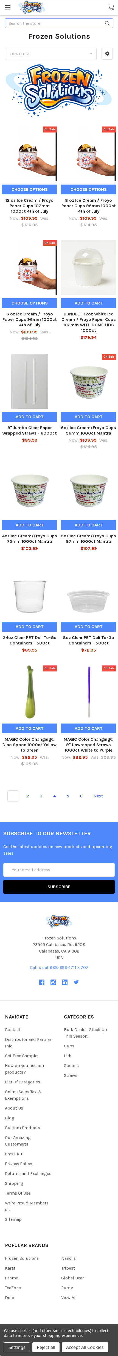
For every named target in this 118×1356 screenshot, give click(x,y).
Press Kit (14, 1153)
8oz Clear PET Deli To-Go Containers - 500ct (88, 640)
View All (69, 1297)
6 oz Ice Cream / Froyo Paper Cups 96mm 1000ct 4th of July (29, 319)
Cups (69, 1045)
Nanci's (68, 1258)
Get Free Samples (22, 1055)
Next (99, 795)
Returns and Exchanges (28, 1173)
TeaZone (13, 1287)
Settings (17, 1347)
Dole (9, 1297)
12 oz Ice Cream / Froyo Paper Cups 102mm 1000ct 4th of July (29, 206)
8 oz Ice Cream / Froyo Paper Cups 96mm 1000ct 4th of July (88, 206)
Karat (10, 1268)
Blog (9, 1117)
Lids (68, 1055)
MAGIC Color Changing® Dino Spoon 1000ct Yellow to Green (29, 745)
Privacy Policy (18, 1163)
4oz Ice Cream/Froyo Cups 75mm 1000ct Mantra (29, 538)
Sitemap (13, 1219)
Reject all (46, 1347)
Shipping (14, 1183)
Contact (12, 1029)
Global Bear (72, 1277)
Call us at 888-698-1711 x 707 (59, 967)
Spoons (71, 1065)
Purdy (67, 1287)
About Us (14, 1108)
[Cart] (113, 7)
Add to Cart (89, 303)
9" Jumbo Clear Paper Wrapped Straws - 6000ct (29, 430)
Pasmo (11, 1277)
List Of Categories (22, 1081)
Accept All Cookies (85, 1347)
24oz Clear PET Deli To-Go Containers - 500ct (30, 640)
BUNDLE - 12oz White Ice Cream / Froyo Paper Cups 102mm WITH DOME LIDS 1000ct (88, 322)
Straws (70, 1075)
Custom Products (22, 1127)
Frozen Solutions (22, 1258)
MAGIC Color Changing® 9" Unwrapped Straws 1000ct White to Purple (89, 745)
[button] (107, 54)
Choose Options (30, 189)
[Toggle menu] (7, 7)
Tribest (68, 1268)
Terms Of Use (17, 1193)
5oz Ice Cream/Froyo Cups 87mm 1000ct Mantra (88, 538)
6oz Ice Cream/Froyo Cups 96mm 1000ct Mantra (88, 430)
